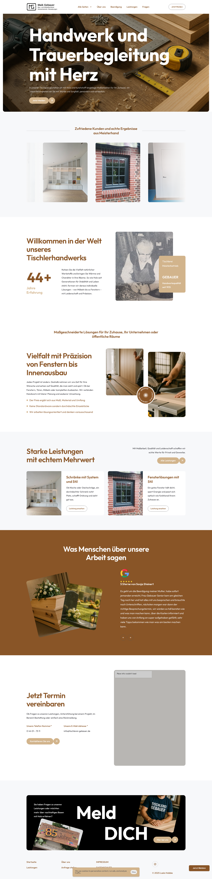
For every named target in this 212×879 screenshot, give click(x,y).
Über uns (65, 862)
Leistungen (31, 867)
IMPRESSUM (102, 862)
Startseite (31, 862)
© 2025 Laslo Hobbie (162, 873)
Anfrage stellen (69, 867)
